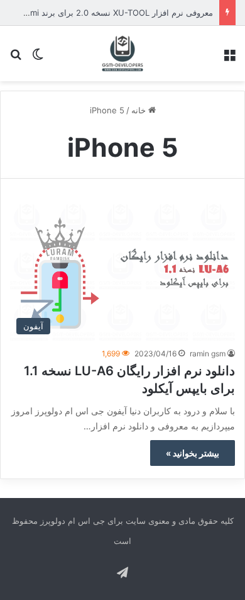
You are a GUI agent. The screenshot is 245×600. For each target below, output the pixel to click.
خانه (139, 110)
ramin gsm (208, 353)
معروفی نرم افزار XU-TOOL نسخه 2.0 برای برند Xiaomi (113, 13)
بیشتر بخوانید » (192, 453)
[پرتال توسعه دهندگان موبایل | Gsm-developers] (122, 53)
